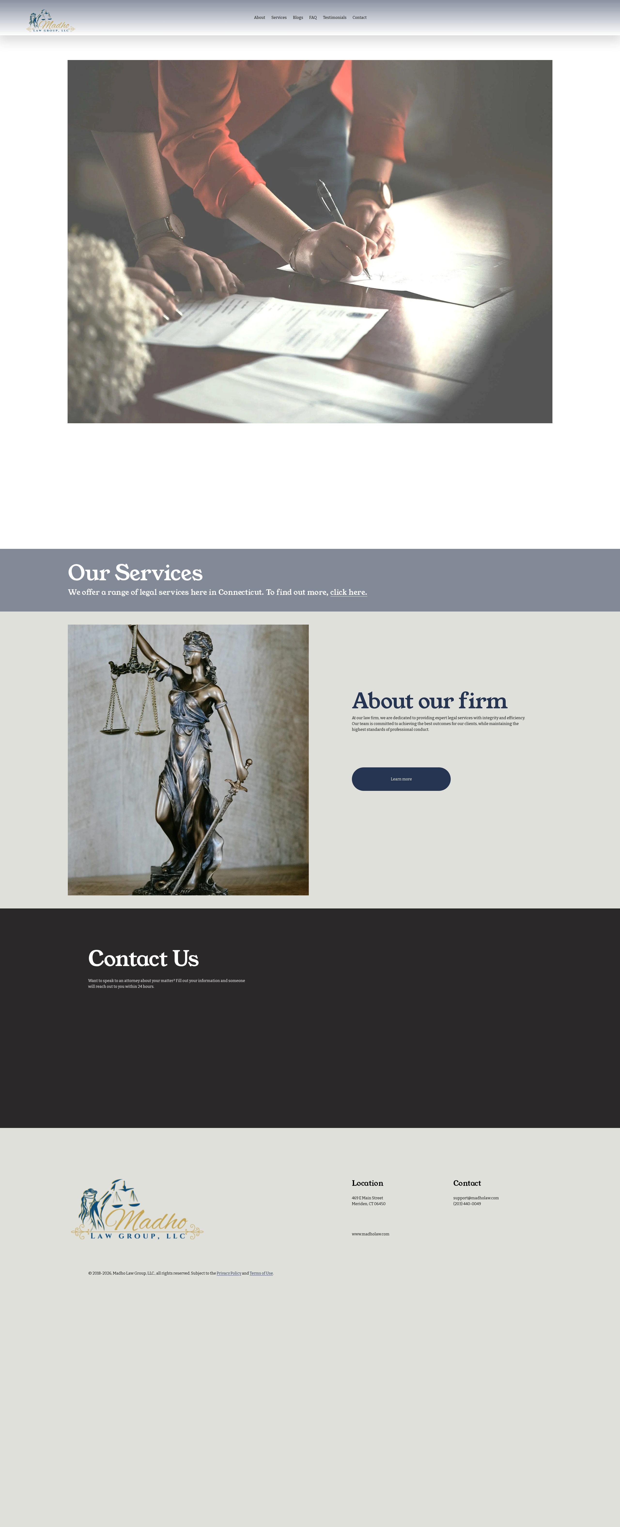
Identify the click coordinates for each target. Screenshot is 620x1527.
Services (279, 17)
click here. (348, 592)
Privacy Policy (229, 1273)
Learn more (401, 779)
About (259, 17)
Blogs (298, 17)
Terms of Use (261, 1273)
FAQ (313, 17)
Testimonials (335, 17)
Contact (360, 17)
